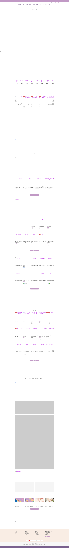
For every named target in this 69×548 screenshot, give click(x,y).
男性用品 (30, 4)
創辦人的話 (16, 532)
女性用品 (27, 4)
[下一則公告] (54, 0)
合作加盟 (26, 534)
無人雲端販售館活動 (37, 534)
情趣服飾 (43, 4)
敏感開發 (34, 4)
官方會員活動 (36, 533)
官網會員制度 (36, 535)
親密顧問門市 (26, 532)
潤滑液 (37, 4)
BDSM (46, 4)
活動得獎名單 (36, 532)
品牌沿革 (16, 534)
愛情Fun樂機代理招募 (27, 535)
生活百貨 (49, 4)
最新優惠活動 (20, 4)
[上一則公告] (14, 0)
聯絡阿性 (36, 538)
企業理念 (16, 533)
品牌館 (23, 4)
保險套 (40, 4)
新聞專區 (16, 535)
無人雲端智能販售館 (27, 533)
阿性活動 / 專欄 (34, 6)
